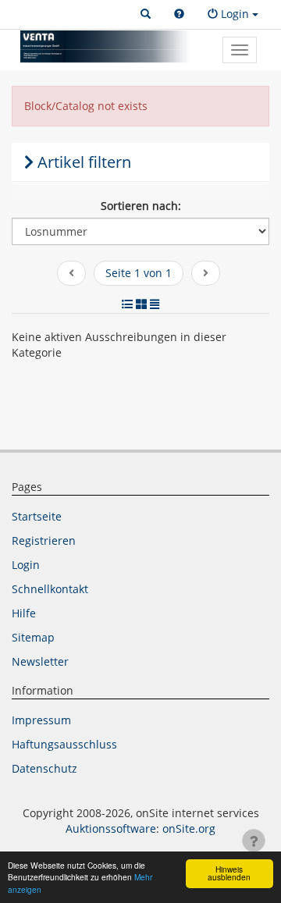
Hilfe (24, 613)
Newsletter (40, 661)
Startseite (37, 516)
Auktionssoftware (111, 828)
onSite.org (188, 828)
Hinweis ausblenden (229, 873)
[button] (145, 14)
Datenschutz (44, 768)
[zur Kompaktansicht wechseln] (154, 304)
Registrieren (44, 540)
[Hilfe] (179, 14)
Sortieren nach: (141, 205)
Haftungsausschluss (64, 744)
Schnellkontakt (50, 588)
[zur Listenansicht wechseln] (127, 304)
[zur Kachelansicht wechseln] (141, 304)
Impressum (41, 720)
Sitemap (33, 637)
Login (26, 564)
